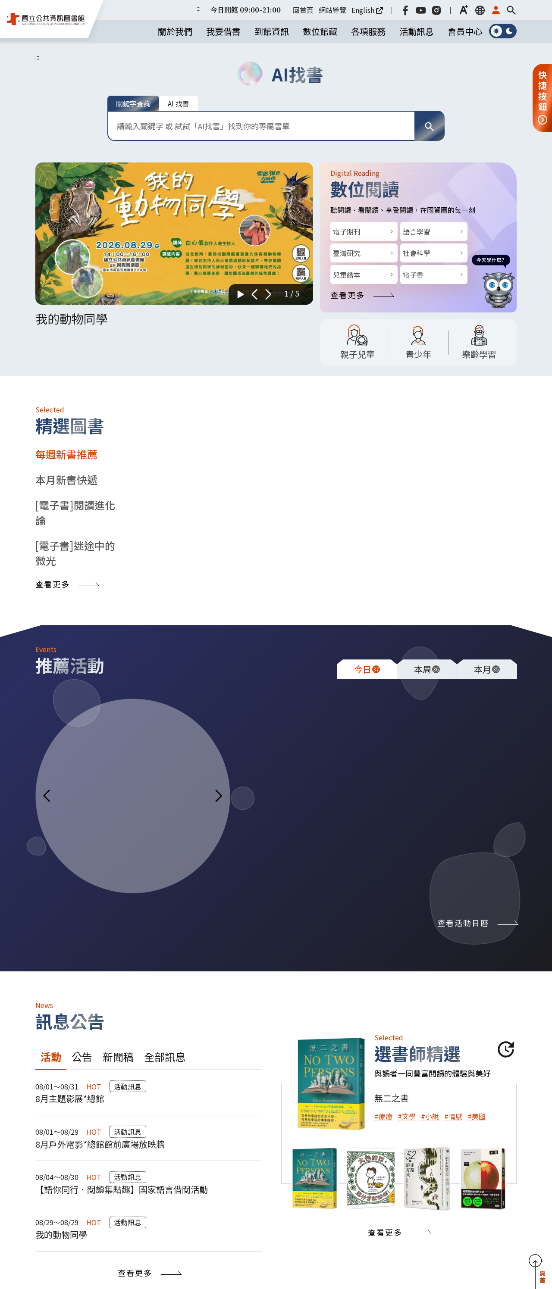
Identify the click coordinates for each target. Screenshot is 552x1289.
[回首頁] (46, 19)
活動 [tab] (51, 1056)
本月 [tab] (486, 669)
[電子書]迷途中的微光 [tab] (75, 553)
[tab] (314, 1178)
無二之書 (391, 1098)
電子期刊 (347, 231)
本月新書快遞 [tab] (66, 479)
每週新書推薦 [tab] (66, 454)
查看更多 (347, 294)
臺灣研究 (347, 253)
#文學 (407, 1116)
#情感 (453, 1116)
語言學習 (416, 231)
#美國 (476, 1116)
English (362, 10)
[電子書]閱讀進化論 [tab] (75, 512)
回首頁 (303, 10)
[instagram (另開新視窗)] (436, 10)
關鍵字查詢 (133, 103)
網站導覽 (332, 10)
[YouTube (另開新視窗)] (421, 10)
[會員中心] (496, 10)
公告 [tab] (82, 1056)
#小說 (430, 1116)
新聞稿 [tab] (118, 1056)
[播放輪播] (241, 294)
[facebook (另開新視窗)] (405, 10)
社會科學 (416, 253)
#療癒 (383, 1116)
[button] (464, 10)
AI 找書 (178, 103)
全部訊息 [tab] (164, 1056)
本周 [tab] (426, 669)
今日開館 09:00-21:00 (245, 10)
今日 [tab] (366, 669)
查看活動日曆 (463, 922)
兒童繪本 (347, 274)
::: (199, 8)
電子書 (413, 274)
